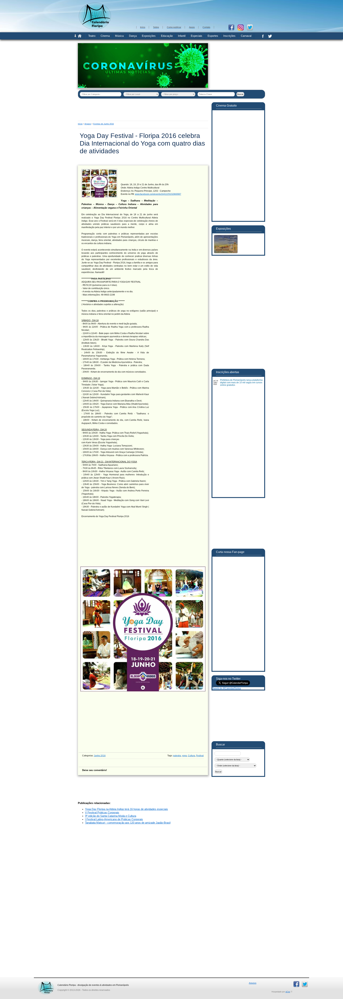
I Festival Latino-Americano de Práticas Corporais (114, 819)
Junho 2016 (100, 755)
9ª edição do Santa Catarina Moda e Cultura (110, 816)
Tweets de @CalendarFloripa (226, 688)
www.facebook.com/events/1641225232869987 (158, 194)
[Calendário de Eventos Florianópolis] (46, 982)
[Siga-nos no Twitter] (251, 27)
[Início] (80, 37)
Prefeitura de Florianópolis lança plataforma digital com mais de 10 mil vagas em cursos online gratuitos (241, 382)
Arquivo (87, 124)
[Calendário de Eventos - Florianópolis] (95, 28)
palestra (177, 755)
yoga (184, 755)
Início (80, 124)
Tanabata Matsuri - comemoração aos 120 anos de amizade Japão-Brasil (127, 822)
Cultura (191, 755)
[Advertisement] (200, 12)
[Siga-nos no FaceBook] (232, 27)
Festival (200, 755)
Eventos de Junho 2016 (103, 124)
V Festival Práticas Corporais (102, 812)
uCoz (287, 992)
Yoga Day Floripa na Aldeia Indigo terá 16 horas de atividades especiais (126, 809)
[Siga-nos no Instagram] (242, 27)
